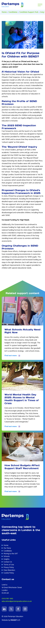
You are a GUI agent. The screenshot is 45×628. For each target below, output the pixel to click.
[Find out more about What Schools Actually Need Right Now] (22, 311)
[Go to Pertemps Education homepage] (12, 5)
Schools (7, 556)
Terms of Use (9, 564)
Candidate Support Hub (28, 12)
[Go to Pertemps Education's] (4, 608)
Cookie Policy (9, 572)
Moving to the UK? (11, 553)
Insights (6, 559)
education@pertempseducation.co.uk (17, 601)
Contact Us (8, 561)
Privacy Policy (9, 567)
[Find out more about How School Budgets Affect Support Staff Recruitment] (22, 446)
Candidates (13, 12)
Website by (11, 620)
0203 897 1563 (7, 598)
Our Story (7, 548)
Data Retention (9, 570)
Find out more (10, 355)
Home (4, 12)
